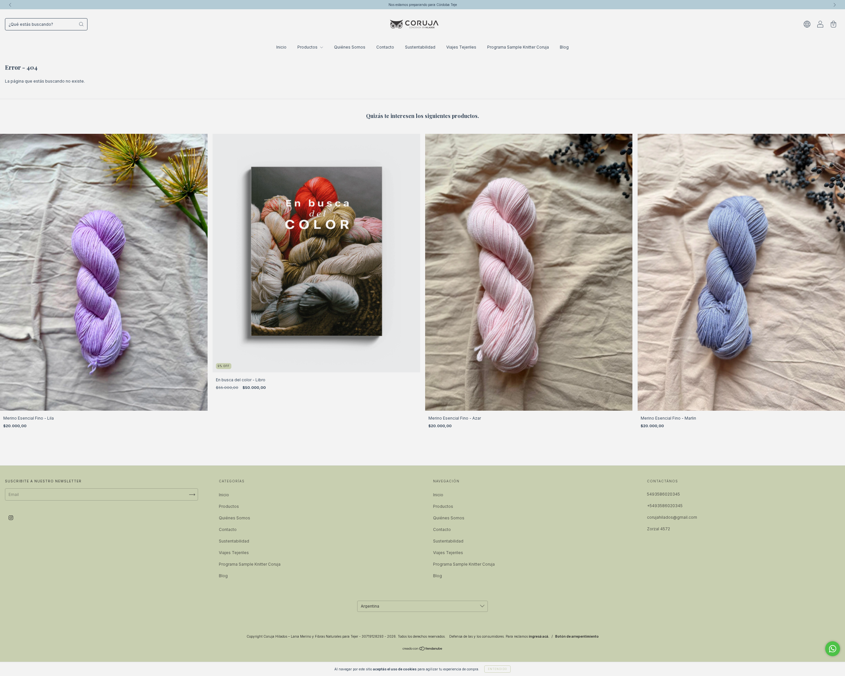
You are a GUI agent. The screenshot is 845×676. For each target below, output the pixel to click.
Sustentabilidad (420, 47)
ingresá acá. (539, 636)
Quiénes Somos (349, 47)
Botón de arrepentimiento (577, 636)
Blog (564, 47)
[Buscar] (81, 24)
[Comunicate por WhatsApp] (832, 648)
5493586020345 (663, 494)
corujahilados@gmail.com (672, 517)
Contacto (385, 47)
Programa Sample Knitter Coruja (518, 47)
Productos (308, 47)
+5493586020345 (665, 505)
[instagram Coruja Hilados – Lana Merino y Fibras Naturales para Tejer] (11, 517)
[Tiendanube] (422, 649)
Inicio (281, 47)
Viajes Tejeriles (461, 47)
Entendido (497, 669)
